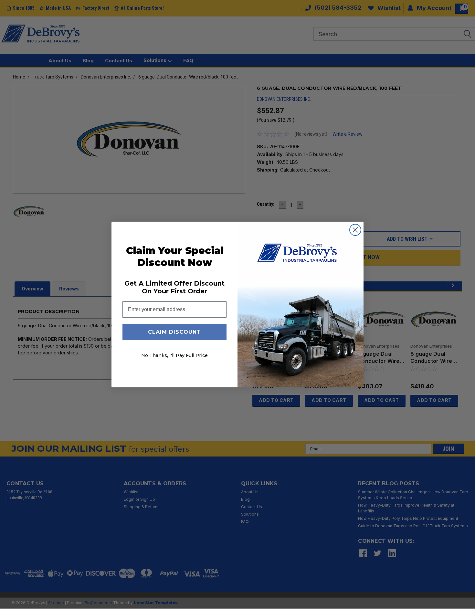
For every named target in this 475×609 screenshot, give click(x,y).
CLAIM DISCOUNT (174, 332)
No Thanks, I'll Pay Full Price (174, 355)
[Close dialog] (355, 230)
